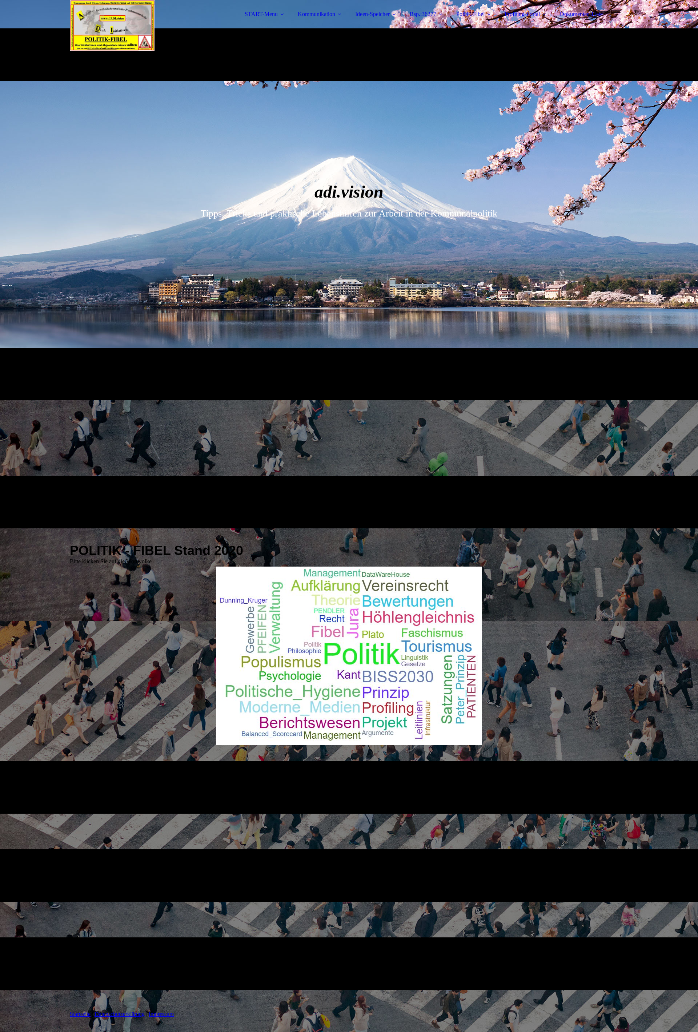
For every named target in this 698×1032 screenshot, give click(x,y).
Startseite (80, 1014)
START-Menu (261, 14)
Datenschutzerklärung (120, 1014)
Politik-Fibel (470, 14)
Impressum (161, 1014)
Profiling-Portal (522, 14)
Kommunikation (316, 14)
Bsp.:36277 (423, 14)
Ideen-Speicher (372, 14)
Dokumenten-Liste (581, 14)
